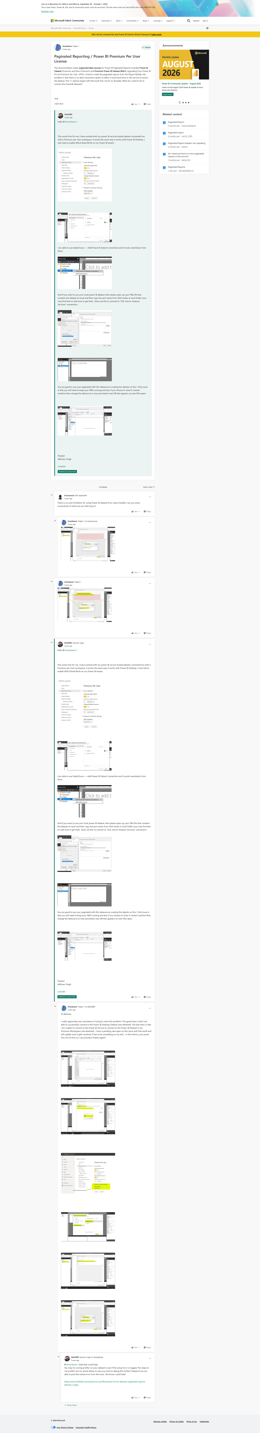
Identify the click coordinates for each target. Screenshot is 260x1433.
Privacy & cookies (177, 1421)
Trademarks (204, 1421)
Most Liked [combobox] (149, 487)
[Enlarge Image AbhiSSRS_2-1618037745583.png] (85, 273)
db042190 (186, 160)
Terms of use (191, 1421)
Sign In (205, 20)
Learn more (156, 34)
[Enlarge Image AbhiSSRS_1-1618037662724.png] (85, 227)
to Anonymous (91, 521)
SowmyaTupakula (189, 125)
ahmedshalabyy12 (186, 170)
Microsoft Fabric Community (61, 28)
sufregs (185, 146)
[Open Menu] (207, 28)
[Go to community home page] (67, 20)
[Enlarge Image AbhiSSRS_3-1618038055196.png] (85, 328)
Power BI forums (80, 28)
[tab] (183, 102)
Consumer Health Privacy (86, 1427)
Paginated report (176, 132)
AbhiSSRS (68, 114)
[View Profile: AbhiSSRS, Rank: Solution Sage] (60, 644)
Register (196, 20)
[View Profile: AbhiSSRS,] (60, 115)
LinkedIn (62, 466)
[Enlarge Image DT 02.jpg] (88, 1226)
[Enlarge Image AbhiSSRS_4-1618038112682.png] (85, 369)
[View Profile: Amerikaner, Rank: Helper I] (57, 47)
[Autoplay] (180, 102)
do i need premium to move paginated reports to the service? (186, 155)
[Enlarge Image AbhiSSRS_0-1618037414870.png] (85, 174)
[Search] (188, 20)
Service (91, 28)
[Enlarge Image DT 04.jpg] (88, 1318)
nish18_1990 (187, 136)
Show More (72, 1405)
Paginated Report (176, 122)
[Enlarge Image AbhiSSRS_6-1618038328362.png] (85, 420)
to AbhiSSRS (90, 1006)
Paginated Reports (176, 167)
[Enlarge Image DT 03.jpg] (88, 1271)
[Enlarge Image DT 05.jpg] (88, 1069)
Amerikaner (67, 46)
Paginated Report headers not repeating (186, 143)
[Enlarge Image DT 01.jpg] (88, 1173)
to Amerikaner (97, 1357)
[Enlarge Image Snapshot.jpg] (88, 544)
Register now (47, 11)
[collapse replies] (51, 495)
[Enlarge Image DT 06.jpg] (88, 1116)
